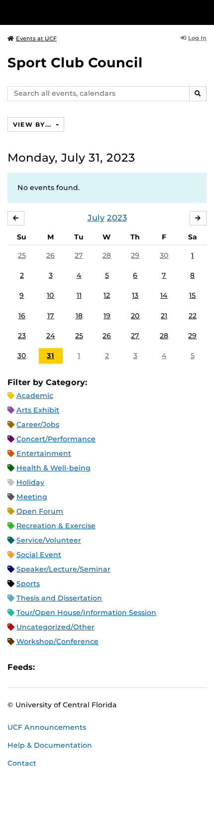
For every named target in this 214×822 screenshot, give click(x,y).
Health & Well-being (53, 467)
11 (79, 295)
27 (79, 255)
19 (107, 315)
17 (50, 315)
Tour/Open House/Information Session (86, 612)
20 (135, 315)
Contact (21, 763)
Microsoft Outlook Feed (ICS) (64, 667)
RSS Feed (81, 667)
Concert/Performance (56, 438)
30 (164, 255)
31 (50, 355)
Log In (197, 37)
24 (50, 335)
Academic (34, 395)
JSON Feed (115, 667)
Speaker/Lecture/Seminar (63, 569)
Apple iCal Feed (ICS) (47, 667)
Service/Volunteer (48, 540)
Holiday (30, 482)
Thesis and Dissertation (59, 598)
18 (79, 315)
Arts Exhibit (37, 410)
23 (22, 335)
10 (50, 295)
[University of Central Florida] (75, 12)
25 (22, 255)
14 (164, 295)
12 (107, 295)
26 (50, 255)
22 (193, 315)
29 (135, 255)
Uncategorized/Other (55, 626)
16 (21, 315)
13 (135, 295)
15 (192, 295)
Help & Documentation (49, 745)
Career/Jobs (37, 424)
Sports (28, 583)
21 (164, 315)
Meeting (31, 496)
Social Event (38, 554)
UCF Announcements (46, 727)
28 (107, 255)
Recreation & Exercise (56, 525)
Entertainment (43, 453)
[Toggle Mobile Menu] (204, 11)
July (96, 217)
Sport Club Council (75, 62)
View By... (33, 124)
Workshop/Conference (57, 641)
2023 (117, 217)
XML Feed (98, 667)
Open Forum (39, 511)
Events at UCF (36, 38)
